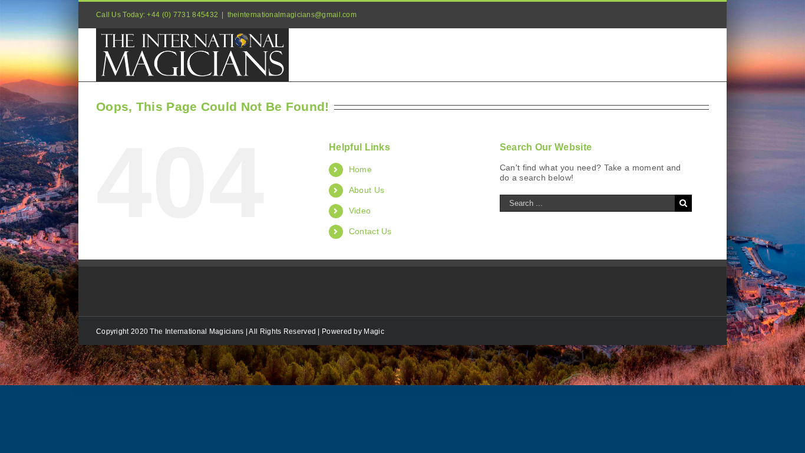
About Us (366, 190)
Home (360, 169)
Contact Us (370, 231)
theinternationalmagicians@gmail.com (292, 15)
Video (360, 210)
